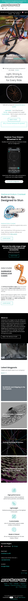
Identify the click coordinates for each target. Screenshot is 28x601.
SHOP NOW (13, 256)
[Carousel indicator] (9, 61)
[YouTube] (26, 573)
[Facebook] (24, 573)
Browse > (17, 70)
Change (17, 14)
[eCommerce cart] (2, 8)
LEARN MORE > (7, 238)
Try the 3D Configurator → (14, 181)
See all (3, 373)
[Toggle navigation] (6, 8)
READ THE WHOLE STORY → (11, 337)
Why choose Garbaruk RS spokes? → (14, 124)
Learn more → (13, 119)
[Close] (25, 13)
